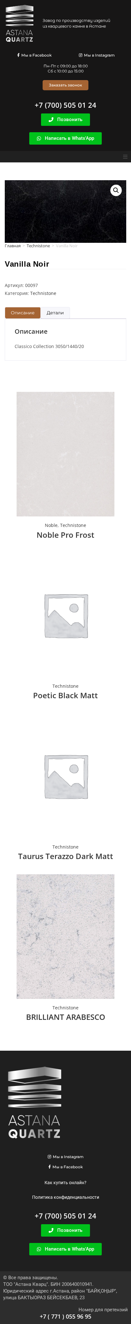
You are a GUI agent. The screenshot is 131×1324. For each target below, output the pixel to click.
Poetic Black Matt (65, 695)
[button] (125, 156)
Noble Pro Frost (65, 534)
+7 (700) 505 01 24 (65, 105)
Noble (51, 525)
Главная (13, 246)
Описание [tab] (23, 313)
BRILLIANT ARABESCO (65, 1017)
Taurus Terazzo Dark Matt (65, 856)
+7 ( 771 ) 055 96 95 (65, 1316)
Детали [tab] (55, 313)
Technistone (38, 246)
